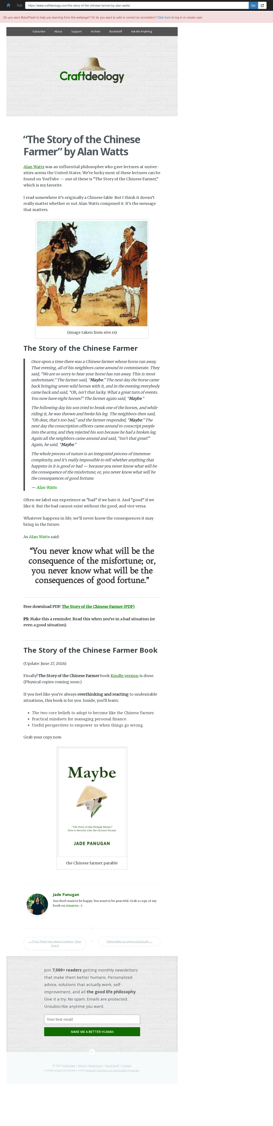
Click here (164, 17)
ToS (19, 5)
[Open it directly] (262, 5)
